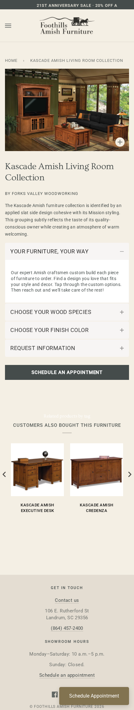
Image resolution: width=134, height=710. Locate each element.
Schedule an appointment (67, 675)
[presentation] (4, 475)
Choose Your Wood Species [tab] (50, 312)
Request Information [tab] (42, 348)
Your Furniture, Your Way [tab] (49, 251)
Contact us (67, 600)
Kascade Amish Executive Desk (37, 508)
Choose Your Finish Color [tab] (49, 330)
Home (11, 60)
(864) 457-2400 (67, 628)
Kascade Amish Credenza (96, 508)
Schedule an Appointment (67, 372)
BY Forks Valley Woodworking (41, 193)
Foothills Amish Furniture (63, 706)
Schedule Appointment (94, 696)
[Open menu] (14, 26)
